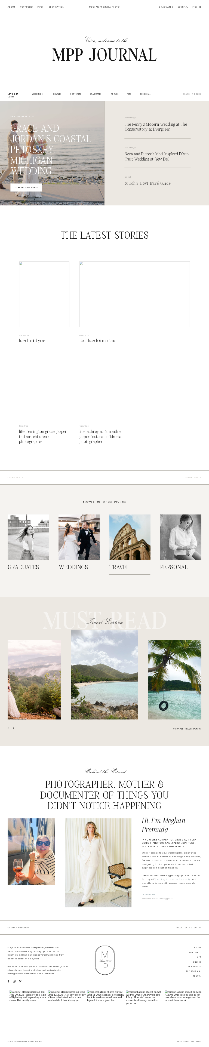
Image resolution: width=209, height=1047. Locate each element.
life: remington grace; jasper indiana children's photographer (43, 437)
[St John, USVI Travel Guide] (104, 674)
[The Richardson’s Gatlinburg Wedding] (34, 679)
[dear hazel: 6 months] (134, 294)
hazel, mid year (32, 341)
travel (128, 176)
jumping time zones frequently (172, 879)
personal (24, 335)
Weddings (130, 117)
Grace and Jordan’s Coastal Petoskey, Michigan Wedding (50, 150)
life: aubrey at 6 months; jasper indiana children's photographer (100, 437)
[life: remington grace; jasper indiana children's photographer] (44, 385)
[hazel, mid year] (44, 294)
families (23, 425)
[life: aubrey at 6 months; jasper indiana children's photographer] (104, 385)
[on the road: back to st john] (174, 679)
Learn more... (149, 894)
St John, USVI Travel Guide (147, 184)
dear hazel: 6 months (97, 341)
